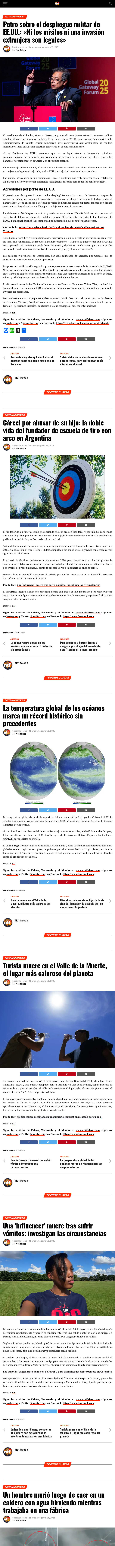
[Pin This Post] (67, 128)
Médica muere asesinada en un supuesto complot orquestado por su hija (59, 1116)
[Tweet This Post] (48, 128)
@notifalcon (30, 323)
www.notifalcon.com (88, 319)
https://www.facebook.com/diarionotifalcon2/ (82, 323)
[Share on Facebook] (29, 128)
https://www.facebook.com (78, 616)
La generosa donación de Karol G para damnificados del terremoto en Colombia (65, 1371)
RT (13, 605)
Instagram (12, 323)
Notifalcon (21, 50)
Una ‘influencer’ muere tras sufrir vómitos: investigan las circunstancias (58, 584)
